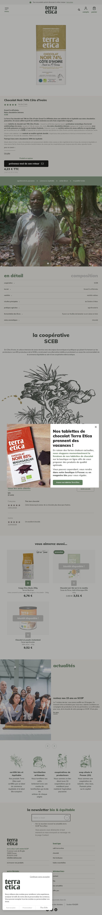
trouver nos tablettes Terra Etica (67, 482)
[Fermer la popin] (96, 427)
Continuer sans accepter (40, 877)
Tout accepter (10, 908)
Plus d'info (44, 908)
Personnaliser (27, 908)
